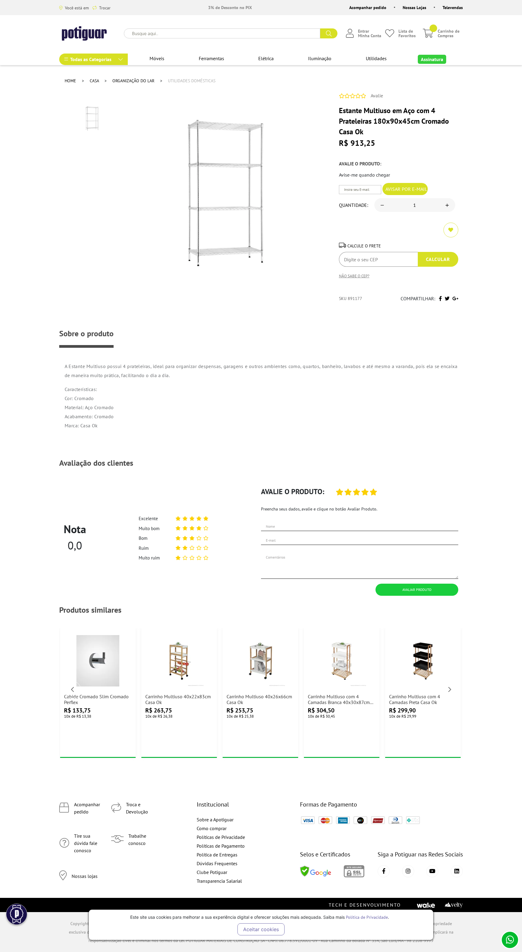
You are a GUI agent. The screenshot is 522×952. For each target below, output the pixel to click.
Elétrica (266, 58)
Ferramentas (211, 58)
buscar (328, 33)
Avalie (377, 96)
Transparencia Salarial (219, 881)
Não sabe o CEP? (354, 275)
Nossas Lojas (414, 7)
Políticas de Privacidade (221, 837)
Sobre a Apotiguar (215, 820)
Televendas (453, 7)
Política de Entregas (217, 855)
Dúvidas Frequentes (217, 863)
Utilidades (376, 58)
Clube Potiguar (212, 872)
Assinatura (432, 59)
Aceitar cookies (261, 929)
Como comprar (212, 828)
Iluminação (319, 58)
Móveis (157, 58)
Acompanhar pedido (367, 7)
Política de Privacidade (367, 917)
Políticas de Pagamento (221, 846)
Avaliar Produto (416, 589)
